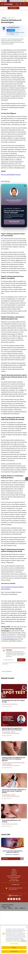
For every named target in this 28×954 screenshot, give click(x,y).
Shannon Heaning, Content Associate (10, 733)
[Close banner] (26, 2)
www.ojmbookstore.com (10, 639)
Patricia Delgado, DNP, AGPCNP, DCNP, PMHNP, (14, 762)
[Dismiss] (25, 186)
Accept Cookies (14, 951)
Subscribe (20, 659)
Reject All (14, 947)
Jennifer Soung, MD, (7, 764)
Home (4, 908)
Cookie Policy (24, 941)
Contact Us (14, 872)
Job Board (14, 874)
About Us (10, 908)
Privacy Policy (14, 879)
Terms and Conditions (14, 877)
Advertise (14, 871)
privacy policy (5, 663)
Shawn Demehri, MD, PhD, (9, 732)
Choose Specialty (12, 8)
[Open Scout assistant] (20, 4)
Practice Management (7, 671)
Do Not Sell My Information (14, 876)
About (14, 869)
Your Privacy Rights (14, 880)
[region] (14, 939)
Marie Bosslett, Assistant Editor (10, 704)
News (16, 908)
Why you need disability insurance (11, 174)
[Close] (26, 927)
